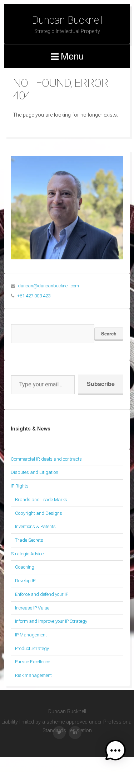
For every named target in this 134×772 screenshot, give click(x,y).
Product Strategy (32, 648)
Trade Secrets (29, 540)
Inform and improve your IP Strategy (51, 621)
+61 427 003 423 (33, 295)
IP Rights (20, 486)
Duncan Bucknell (67, 20)
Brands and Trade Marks (41, 499)
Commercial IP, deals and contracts (46, 459)
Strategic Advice (27, 553)
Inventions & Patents (35, 526)
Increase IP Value (32, 608)
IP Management (31, 634)
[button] (115, 752)
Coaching (24, 567)
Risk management (33, 675)
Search (108, 333)
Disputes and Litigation (34, 472)
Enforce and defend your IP (41, 594)
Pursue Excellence (32, 661)
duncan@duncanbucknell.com (48, 285)
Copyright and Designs (38, 513)
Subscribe (101, 384)
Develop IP (25, 580)
